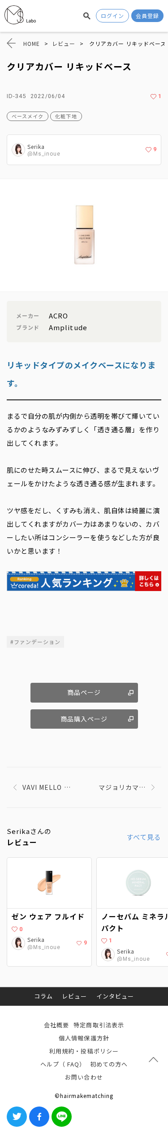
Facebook (39, 1117)
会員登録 (147, 15)
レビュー (74, 996)
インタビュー (115, 996)
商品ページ (84, 692)
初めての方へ (109, 1064)
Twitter (17, 1117)
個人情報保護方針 (84, 1038)
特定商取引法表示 (98, 1025)
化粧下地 (66, 116)
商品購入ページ (84, 718)
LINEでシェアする (62, 1117)
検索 (87, 16)
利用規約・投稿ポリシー (84, 1051)
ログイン (112, 15)
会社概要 (56, 1025)
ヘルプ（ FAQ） (63, 1064)
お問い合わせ (84, 1077)
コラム (43, 996)
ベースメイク (27, 116)
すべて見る (143, 837)
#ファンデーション (35, 641)
